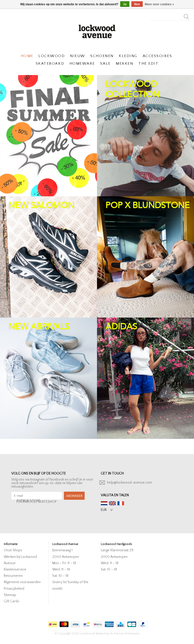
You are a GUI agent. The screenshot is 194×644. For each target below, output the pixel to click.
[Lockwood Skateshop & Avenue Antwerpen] (97, 31)
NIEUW (77, 56)
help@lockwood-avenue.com (129, 483)
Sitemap (10, 595)
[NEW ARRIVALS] (48, 378)
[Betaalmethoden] (52, 623)
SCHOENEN (101, 56)
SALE (105, 63)
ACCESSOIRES (157, 56)
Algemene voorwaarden (22, 582)
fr (120, 503)
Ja (125, 4)
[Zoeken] (186, 15)
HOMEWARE (82, 63)
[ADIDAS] (145, 378)
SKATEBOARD (50, 63)
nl (104, 503)
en (112, 503)
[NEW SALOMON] (48, 257)
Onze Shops (13, 550)
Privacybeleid (14, 589)
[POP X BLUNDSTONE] (145, 257)
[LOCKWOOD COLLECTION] (145, 135)
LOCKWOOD (51, 56)
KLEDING (128, 56)
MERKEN (124, 63)
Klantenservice (15, 569)
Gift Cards (11, 601)
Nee (137, 4)
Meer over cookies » (159, 4)
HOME (27, 56)
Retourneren (13, 576)
